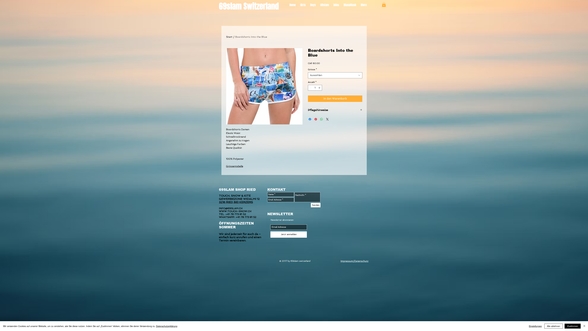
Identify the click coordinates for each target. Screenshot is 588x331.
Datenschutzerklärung (166, 326)
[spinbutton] (315, 87)
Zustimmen (572, 326)
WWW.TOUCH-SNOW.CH (235, 211)
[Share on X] (327, 119)
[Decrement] (310, 87)
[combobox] (335, 75)
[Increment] (320, 87)
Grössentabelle (234, 166)
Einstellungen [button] (535, 326)
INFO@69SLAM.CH (231, 208)
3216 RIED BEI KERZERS (236, 202)
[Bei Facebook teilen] (310, 119)
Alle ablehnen (553, 326)
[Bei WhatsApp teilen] (321, 119)
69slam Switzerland (249, 6)
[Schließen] (584, 326)
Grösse (312, 69)
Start (229, 36)
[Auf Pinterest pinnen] (316, 119)
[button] (384, 4)
